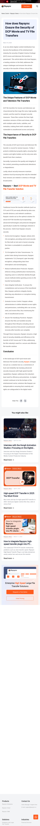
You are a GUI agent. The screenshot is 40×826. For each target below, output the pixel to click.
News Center (5, 13)
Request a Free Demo (20, 592)
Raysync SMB (6, 811)
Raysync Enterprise (7, 804)
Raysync (27, 362)
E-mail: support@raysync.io (28, 807)
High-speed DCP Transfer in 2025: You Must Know (19, 494)
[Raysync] (6, 6)
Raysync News (14, 13)
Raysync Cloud (6, 808)
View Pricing (20, 598)
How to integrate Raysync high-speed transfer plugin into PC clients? (18, 542)
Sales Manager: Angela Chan (29, 804)
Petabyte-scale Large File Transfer (8, 823)
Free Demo (27, 6)
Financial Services (26, 822)
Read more (8, 460)
